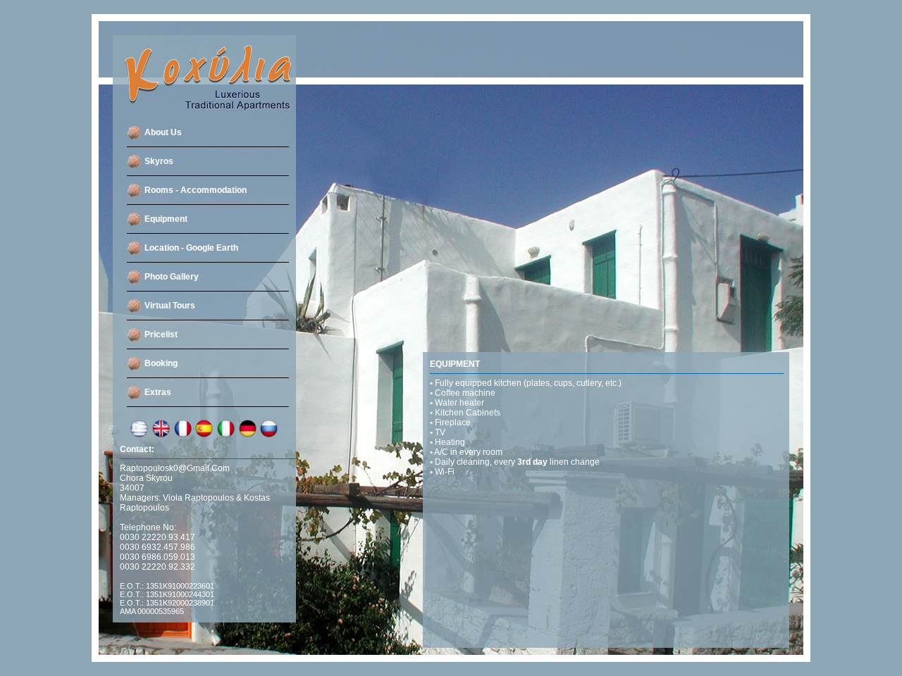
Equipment (165, 219)
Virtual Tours (169, 306)
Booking (161, 363)
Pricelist (161, 334)
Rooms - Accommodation (195, 190)
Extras (157, 392)
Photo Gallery (171, 277)
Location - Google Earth (191, 248)
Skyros (158, 161)
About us (163, 132)
